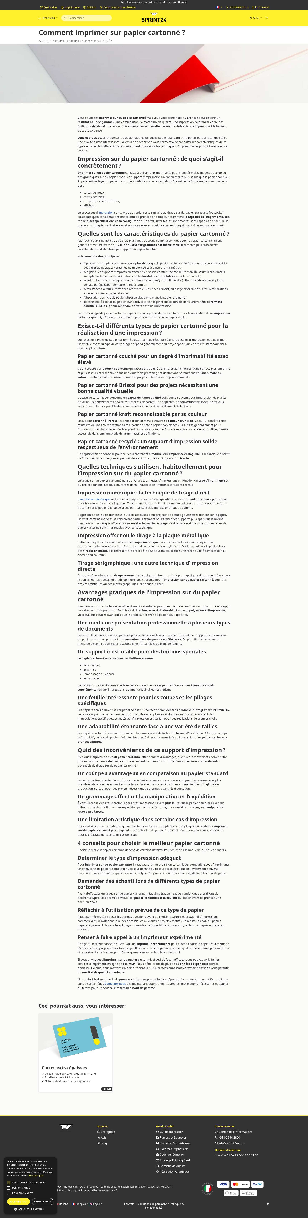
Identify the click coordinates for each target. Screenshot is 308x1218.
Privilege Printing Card (174, 1160)
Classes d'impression (173, 1149)
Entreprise (107, 1132)
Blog (103, 1143)
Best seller (50, 7)
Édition (91, 7)
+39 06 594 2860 (229, 1137)
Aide (256, 18)
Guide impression (171, 1132)
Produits (49, 18)
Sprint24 (154, 19)
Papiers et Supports (172, 1137)
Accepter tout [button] (18, 1201)
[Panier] (267, 18)
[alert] (30, 1185)
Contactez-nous (115, 984)
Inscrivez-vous (239, 7)
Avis (103, 1137)
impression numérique (94, 499)
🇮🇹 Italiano (61, 1204)
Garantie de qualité (172, 1166)
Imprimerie (72, 7)
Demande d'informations (235, 1132)
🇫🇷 (218, 7)
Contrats (129, 1204)
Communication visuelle (119, 7)
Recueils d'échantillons (174, 1143)
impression (106, 212)
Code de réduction (172, 1154)
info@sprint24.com (231, 1143)
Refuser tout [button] (42, 1201)
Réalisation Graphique (174, 1172)
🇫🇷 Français (79, 1204)
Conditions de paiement (152, 1204)
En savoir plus (36, 1175)
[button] (8, 1182)
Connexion (262, 7)
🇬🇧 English (95, 1204)
